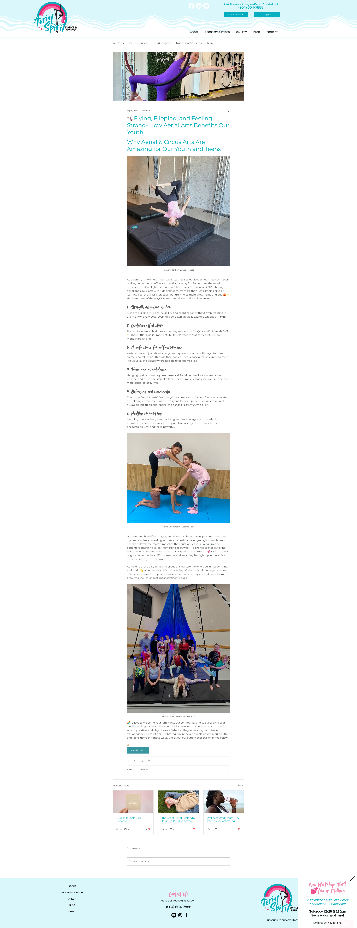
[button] (352, 878)
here (340, 915)
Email (316, 922)
